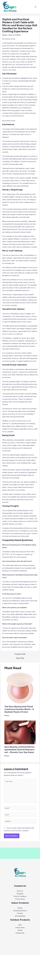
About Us (20, 891)
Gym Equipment (20, 916)
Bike (20, 925)
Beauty (4, 35)
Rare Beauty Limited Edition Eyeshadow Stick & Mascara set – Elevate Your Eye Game (19, 750)
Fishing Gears (20, 927)
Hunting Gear (20, 933)
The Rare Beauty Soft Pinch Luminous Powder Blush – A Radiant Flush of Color (19, 709)
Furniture (20, 913)
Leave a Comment (14, 35)
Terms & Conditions (20, 896)
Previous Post (20, 654)
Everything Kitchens (20, 910)
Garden (20, 930)
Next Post (20, 658)
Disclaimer (20, 893)
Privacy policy (20, 899)
